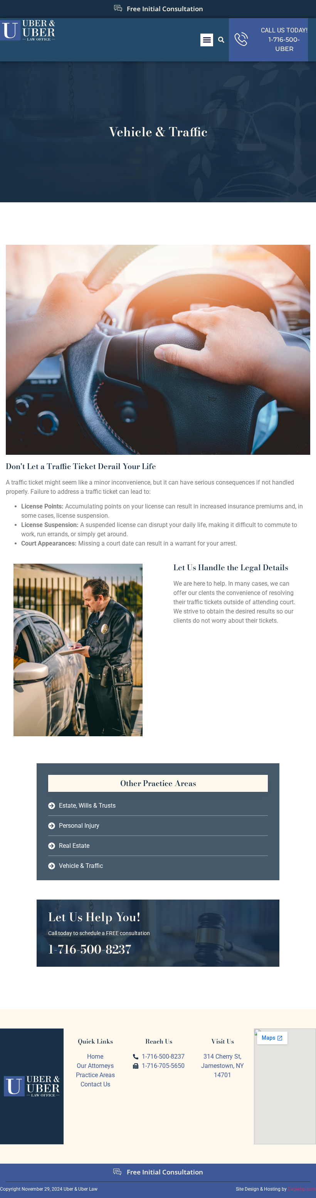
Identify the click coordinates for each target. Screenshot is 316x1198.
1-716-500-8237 (89, 949)
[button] (206, 40)
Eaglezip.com (302, 1189)
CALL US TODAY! (284, 30)
